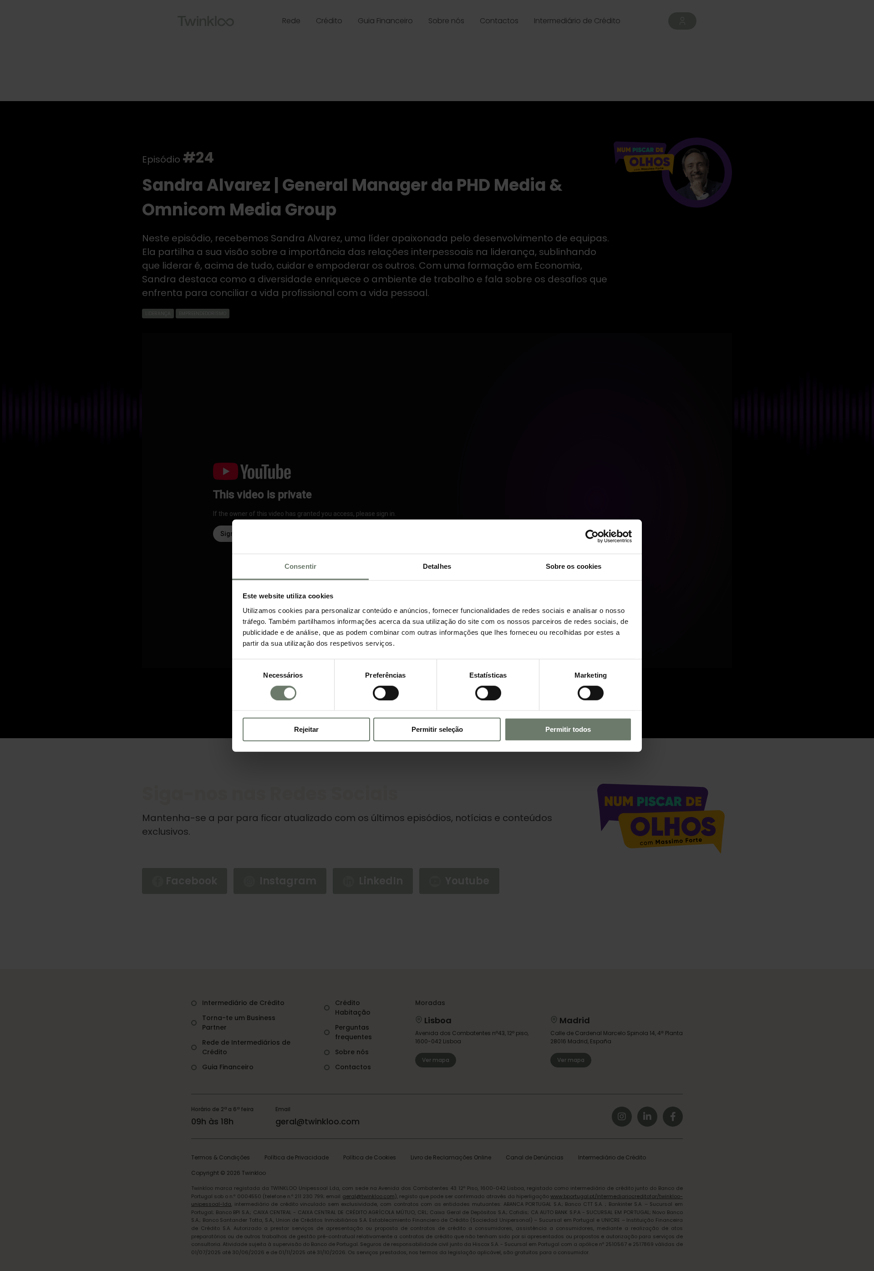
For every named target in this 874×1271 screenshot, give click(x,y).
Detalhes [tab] (437, 566)
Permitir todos (568, 729)
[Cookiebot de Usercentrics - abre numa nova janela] (592, 536)
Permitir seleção (437, 729)
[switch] (386, 693)
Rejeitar (306, 729)
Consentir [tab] (300, 566)
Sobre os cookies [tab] (574, 566)
